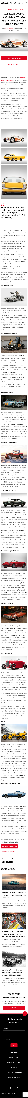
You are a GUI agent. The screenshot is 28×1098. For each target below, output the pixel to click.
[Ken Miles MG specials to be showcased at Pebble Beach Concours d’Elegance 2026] (14, 959)
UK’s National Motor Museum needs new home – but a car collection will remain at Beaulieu (13, 934)
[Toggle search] (22, 3)
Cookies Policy (14, 1057)
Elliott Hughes (9, 28)
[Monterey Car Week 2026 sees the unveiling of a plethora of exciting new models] (14, 882)
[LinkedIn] (3, 862)
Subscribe (14, 1008)
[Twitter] (8, 862)
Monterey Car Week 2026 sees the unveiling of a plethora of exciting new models (14, 895)
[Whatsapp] (11, 862)
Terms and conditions (14, 1073)
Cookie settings (14, 1078)
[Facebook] (6, 862)
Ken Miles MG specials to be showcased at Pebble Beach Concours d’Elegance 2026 (12, 972)
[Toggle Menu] (26, 3)
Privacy (14, 1067)
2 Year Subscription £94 (14, 58)
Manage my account (14, 1062)
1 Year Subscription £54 (14, 65)
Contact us (14, 1052)
